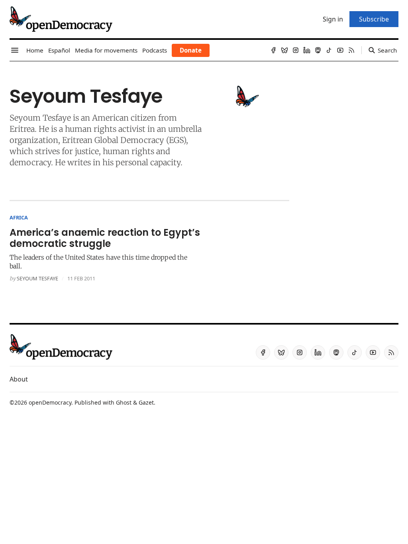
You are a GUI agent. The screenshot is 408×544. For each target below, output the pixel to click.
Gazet (146, 402)
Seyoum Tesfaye (37, 278)
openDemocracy (50, 402)
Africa (19, 217)
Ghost (123, 402)
